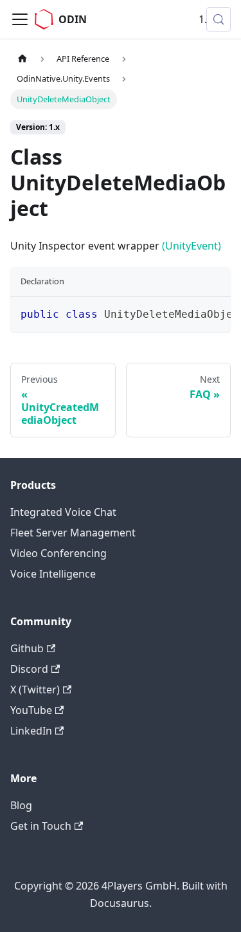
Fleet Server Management (73, 532)
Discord (29, 669)
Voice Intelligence (53, 574)
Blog (21, 805)
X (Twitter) (35, 689)
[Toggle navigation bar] (20, 19)
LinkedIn (31, 731)
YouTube (31, 710)
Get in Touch (40, 826)
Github (27, 648)
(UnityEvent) (191, 246)
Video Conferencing (58, 553)
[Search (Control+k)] (218, 19)
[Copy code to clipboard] (215, 313)
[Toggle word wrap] (191, 313)
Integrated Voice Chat (63, 512)
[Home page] (22, 59)
